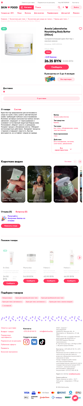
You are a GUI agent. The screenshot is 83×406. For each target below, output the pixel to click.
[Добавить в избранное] (80, 28)
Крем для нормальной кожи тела (26, 298)
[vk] (34, 342)
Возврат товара (7, 332)
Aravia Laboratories (61, 117)
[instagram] (26, 342)
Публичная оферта (8, 344)
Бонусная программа (9, 352)
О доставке (41, 98)
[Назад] (75, 162)
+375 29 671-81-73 (29, 331)
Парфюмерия (52, 13)
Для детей (65, 13)
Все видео (68, 161)
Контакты (75, 2)
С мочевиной (7, 306)
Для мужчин (39, 13)
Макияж (76, 13)
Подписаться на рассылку (46, 2)
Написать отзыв (10, 226)
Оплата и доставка (28, 2)
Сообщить (56, 67)
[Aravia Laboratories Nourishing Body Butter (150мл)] (18, 45)
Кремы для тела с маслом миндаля (60, 302)
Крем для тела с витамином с (36, 302)
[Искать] (59, 7)
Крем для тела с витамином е (12, 302)
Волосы (28, 13)
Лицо (19, 13)
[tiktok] (42, 342)
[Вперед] (79, 257)
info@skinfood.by (46, 331)
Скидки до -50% (7, 13)
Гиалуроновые (7, 298)
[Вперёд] (80, 162)
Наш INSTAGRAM (63, 2)
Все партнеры (66, 79)
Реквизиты (5, 348)
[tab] (5, 109)
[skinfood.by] (9, 7)
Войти (76, 7)
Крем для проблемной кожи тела (52, 298)
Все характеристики (61, 149)
